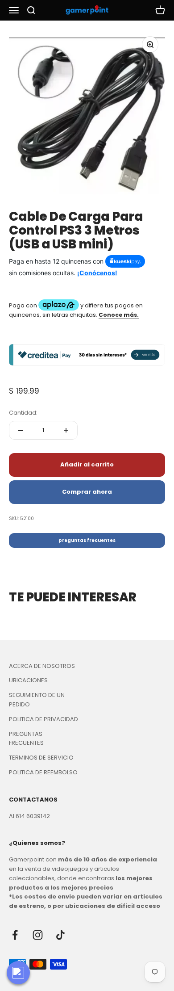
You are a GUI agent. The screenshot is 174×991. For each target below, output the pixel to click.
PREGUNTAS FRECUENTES (26, 738)
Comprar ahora (87, 491)
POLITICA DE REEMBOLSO (43, 772)
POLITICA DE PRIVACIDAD (43, 719)
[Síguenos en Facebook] (15, 935)
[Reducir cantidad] (20, 430)
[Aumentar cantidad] (66, 430)
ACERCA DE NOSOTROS (42, 666)
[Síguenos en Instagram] (38, 935)
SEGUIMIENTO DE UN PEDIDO (37, 700)
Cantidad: (23, 412)
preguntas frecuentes (87, 540)
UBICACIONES (28, 680)
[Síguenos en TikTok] (60, 935)
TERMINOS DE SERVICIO (41, 757)
